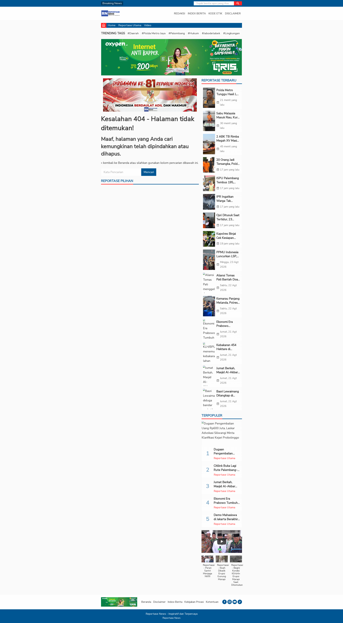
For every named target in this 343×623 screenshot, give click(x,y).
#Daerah (133, 33)
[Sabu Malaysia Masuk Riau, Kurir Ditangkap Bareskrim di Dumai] (209, 121)
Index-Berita (175, 602)
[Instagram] (229, 602)
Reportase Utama (129, 25)
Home (111, 25)
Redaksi (179, 13)
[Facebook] (224, 602)
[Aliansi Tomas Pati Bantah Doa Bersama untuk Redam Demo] (209, 283)
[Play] (221, 541)
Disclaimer (233, 13)
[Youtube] (234, 602)
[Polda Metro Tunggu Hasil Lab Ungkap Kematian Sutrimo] (209, 97)
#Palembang (177, 33)
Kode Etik (215, 13)
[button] (238, 3)
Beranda (146, 602)
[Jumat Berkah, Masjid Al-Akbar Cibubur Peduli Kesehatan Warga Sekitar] (209, 376)
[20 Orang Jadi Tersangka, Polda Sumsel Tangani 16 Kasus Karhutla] (209, 165)
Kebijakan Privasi (194, 602)
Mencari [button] (149, 172)
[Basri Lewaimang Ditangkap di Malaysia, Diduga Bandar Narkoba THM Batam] (209, 399)
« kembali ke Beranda (115, 163)
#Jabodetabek (211, 33)
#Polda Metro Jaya (153, 33)
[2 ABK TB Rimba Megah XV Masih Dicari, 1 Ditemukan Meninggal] (209, 144)
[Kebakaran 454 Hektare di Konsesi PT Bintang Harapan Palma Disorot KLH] (209, 352)
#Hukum (193, 33)
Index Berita (197, 13)
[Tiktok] (240, 602)
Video (147, 25)
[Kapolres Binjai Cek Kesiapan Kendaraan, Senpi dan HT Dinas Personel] (209, 239)
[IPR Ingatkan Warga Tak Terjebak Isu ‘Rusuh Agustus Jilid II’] (209, 202)
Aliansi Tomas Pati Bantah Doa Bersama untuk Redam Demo (227, 281)
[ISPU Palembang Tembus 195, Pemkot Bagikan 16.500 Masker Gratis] (209, 183)
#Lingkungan (231, 33)
